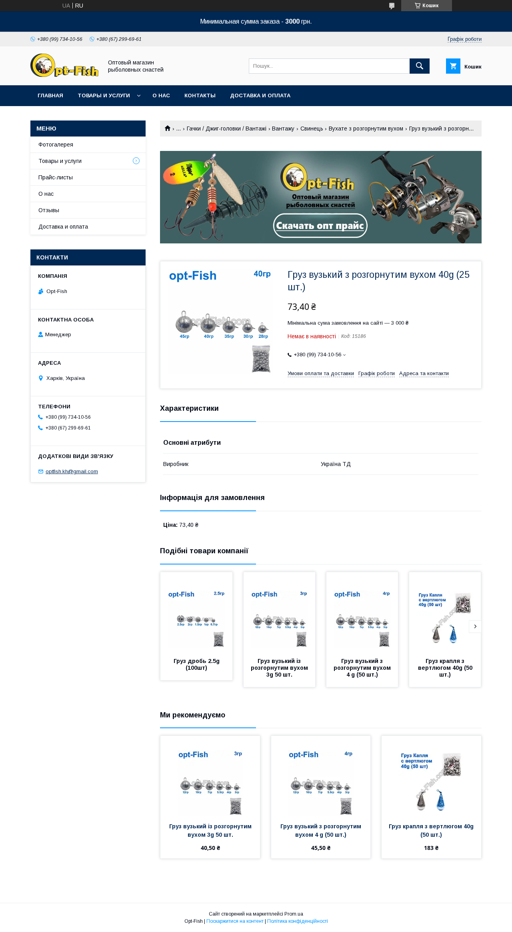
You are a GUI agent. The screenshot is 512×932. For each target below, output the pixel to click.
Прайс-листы (55, 177)
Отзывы (48, 210)
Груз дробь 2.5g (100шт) (197, 664)
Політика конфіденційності (297, 921)
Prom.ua (293, 914)
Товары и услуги (104, 95)
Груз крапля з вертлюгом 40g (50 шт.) (446, 668)
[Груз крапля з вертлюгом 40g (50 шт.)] (445, 612)
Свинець (311, 128)
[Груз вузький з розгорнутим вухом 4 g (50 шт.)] (362, 612)
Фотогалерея (55, 144)
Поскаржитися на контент (235, 921)
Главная (50, 95)
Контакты (200, 95)
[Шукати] (420, 66)
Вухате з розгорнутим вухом (366, 128)
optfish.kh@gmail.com (72, 471)
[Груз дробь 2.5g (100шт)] (196, 612)
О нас (161, 95)
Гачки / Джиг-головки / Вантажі (226, 128)
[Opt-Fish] (64, 75)
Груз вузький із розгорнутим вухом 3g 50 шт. (280, 668)
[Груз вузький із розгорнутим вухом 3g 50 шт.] (280, 612)
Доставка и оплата (260, 95)
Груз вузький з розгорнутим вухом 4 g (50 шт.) (363, 668)
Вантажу (283, 128)
